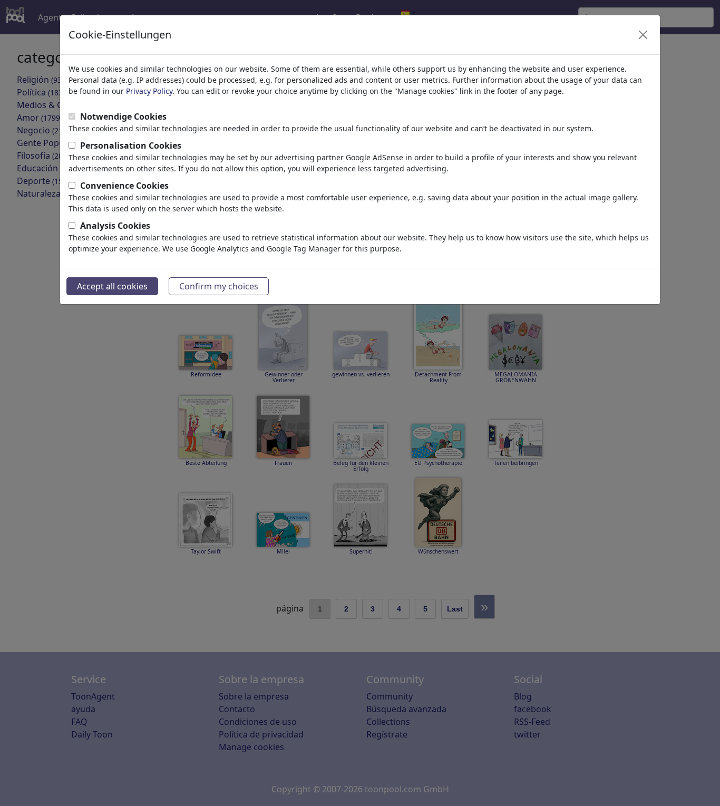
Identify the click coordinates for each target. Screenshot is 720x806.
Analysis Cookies (115, 225)
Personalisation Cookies (130, 145)
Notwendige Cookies (123, 116)
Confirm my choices (218, 286)
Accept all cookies (112, 286)
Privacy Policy (149, 91)
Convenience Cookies (124, 185)
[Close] (643, 34)
